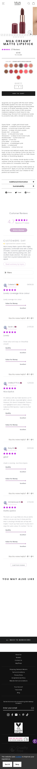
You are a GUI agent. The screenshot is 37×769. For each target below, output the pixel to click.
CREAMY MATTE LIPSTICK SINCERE (16, 66)
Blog (18, 693)
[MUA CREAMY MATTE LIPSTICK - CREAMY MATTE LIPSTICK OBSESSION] (5, 622)
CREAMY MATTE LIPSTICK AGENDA (16, 71)
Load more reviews (18, 565)
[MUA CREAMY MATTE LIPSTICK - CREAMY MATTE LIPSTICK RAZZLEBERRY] (10, 624)
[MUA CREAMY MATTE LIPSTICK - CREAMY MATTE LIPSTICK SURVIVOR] (10, 620)
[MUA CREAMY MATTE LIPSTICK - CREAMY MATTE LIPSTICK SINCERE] (8, 620)
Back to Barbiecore (20, 640)
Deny (17, 764)
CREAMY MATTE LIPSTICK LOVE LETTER (21, 71)
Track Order (18, 690)
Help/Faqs (18, 663)
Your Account (18, 687)
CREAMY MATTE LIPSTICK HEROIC (31, 66)
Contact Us (18, 660)
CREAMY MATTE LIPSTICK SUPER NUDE (6, 66)
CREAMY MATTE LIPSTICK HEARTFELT (11, 66)
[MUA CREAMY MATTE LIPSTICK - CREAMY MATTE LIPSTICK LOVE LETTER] (13, 622)
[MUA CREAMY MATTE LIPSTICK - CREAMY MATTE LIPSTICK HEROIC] (3, 622)
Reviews (18, 657)
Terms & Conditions (18, 672)
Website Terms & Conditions (18, 681)
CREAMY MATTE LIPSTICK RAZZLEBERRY (18, 77)
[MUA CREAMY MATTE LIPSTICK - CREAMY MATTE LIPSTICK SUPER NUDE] (3, 620)
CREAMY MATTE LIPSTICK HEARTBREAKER (11, 71)
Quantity (18, 83)
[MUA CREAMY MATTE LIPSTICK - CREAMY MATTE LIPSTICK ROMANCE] (5, 624)
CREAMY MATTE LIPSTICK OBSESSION (6, 71)
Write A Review (18, 230)
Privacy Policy (18, 675)
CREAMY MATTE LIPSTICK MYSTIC (31, 71)
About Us (18, 654)
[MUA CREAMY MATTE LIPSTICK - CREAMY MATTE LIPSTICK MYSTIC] (8, 624)
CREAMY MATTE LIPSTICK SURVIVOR (21, 66)
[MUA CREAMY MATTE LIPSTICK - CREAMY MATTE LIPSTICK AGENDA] (10, 622)
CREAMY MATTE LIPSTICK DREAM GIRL (26, 66)
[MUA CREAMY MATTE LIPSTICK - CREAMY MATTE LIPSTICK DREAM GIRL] (13, 620)
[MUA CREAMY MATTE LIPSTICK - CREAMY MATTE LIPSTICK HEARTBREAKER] (8, 622)
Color (18, 61)
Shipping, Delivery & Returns (18, 669)
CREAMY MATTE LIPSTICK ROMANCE (26, 71)
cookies (18, 757)
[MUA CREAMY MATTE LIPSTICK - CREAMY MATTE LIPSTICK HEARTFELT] (5, 620)
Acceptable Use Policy (18, 678)
